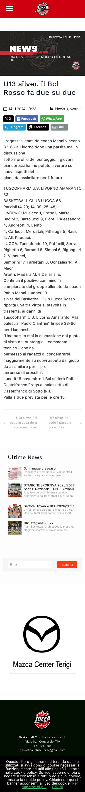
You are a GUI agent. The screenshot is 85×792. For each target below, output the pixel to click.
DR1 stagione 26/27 (38, 523)
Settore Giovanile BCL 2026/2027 (49, 506)
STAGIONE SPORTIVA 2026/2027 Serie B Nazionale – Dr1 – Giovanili (49, 487)
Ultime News (25, 457)
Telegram (16, 127)
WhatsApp (54, 118)
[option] (42, 642)
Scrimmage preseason (40, 468)
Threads (40, 127)
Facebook (28, 118)
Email (61, 127)
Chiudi (57, 787)
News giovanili (68, 109)
